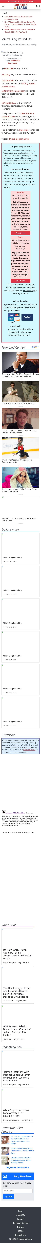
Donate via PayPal (27, 317)
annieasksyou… (8, 102)
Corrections (20, 1235)
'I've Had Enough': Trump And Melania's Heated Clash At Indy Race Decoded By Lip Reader (17, 992)
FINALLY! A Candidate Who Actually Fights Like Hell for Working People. (21, 1160)
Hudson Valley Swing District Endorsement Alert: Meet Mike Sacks (22, 1150)
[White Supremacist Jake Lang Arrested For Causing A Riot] (18, 1098)
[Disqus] (20, 834)
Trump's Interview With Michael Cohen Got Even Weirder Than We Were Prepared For (16, 1076)
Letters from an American (13, 90)
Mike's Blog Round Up (16, 39)
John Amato (7, 1039)
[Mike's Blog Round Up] (20, 543)
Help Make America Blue (17, 1167)
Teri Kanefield (7, 80)
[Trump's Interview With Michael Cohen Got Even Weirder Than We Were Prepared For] (18, 1060)
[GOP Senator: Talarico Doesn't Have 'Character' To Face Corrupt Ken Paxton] (18, 1014)
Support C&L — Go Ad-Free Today (20, 1)
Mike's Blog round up (19, 138)
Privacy (20, 1227)
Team (20, 1211)
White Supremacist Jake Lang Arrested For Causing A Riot (16, 1113)
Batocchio (9, 68)
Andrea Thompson (9, 963)
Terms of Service (29, 750)
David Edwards (8, 1001)
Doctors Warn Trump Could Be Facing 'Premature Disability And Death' (17, 954)
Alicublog (5, 74)
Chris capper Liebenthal (11, 1120)
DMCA (20, 1231)
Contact (20, 1219)
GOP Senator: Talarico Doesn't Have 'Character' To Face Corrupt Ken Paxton (17, 1031)
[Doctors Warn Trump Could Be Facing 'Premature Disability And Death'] (18, 938)
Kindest (14, 322)
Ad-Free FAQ (28, 290)
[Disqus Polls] (20, 781)
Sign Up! (8, 1197)
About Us (20, 1215)
